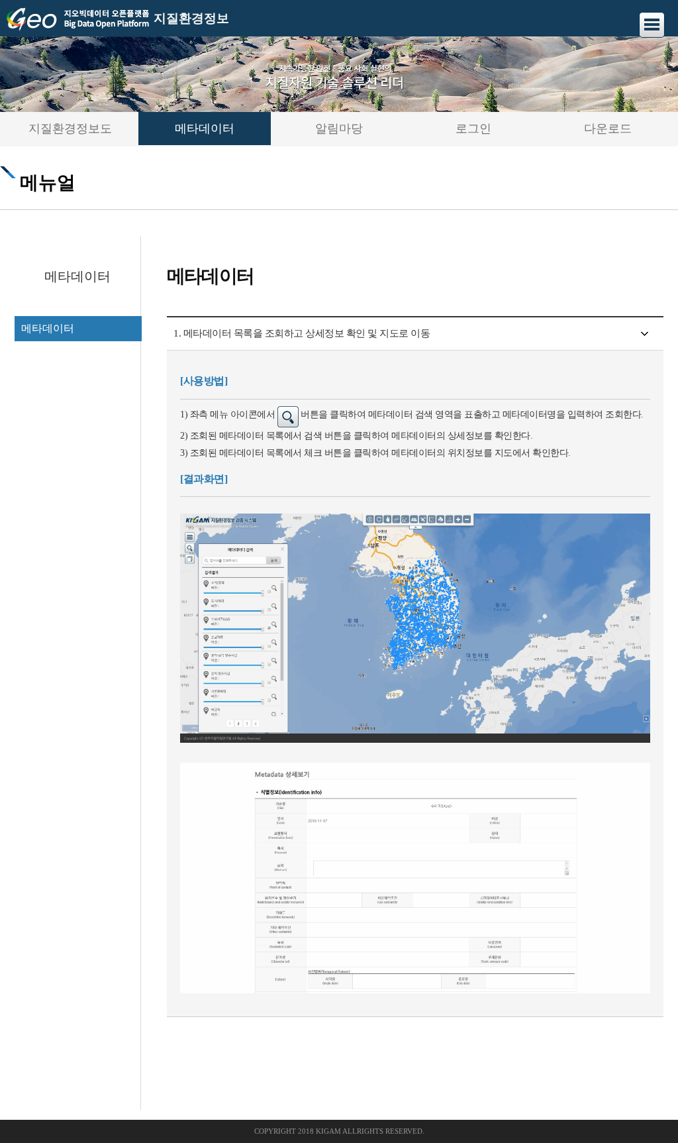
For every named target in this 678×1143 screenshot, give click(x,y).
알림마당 (339, 128)
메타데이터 (204, 128)
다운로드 (608, 128)
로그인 (473, 128)
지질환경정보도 (70, 128)
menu (652, 25)
